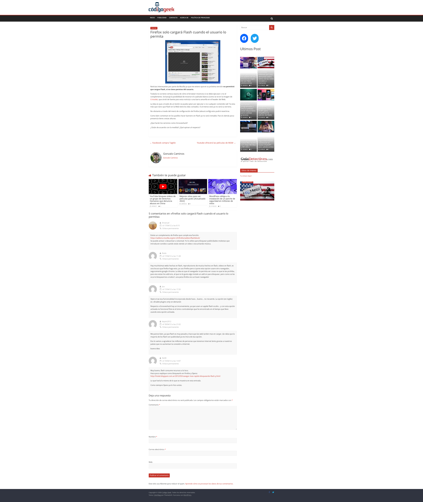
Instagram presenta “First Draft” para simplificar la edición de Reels (265, 110)
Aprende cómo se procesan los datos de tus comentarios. (209, 483)
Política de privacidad (200, 18)
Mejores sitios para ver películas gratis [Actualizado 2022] (192, 198)
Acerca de (184, 18)
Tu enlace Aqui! (246, 176)
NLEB (164, 358)
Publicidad (161, 18)
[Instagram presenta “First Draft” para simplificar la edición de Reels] (266, 90)
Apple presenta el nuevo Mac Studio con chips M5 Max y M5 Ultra (248, 143)
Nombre (153, 437)
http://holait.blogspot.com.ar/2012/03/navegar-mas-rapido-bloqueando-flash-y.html (185, 376)
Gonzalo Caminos (170, 158)
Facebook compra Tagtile (163, 142)
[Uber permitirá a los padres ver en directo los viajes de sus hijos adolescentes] (248, 58)
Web (150, 462)
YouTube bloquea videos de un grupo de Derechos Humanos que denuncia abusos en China (163, 200)
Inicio (152, 18)
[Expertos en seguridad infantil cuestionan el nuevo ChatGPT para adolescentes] (266, 122)
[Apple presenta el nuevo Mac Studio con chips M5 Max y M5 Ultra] (248, 122)
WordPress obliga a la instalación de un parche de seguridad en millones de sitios (222, 200)
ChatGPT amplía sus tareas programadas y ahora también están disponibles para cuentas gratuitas (248, 108)
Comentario (154, 405)
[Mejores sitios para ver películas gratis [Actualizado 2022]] (192, 180)
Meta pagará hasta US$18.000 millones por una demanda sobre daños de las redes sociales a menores (266, 76)
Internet (153, 28)
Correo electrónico (157, 449)
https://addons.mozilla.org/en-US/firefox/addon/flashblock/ (175, 238)
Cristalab (154, 99)
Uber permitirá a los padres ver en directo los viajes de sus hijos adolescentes (248, 78)
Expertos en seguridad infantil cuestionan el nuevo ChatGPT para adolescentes (266, 142)
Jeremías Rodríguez (259, 197)
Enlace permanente (170, 228)
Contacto (173, 18)
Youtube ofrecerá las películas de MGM (216, 142)
